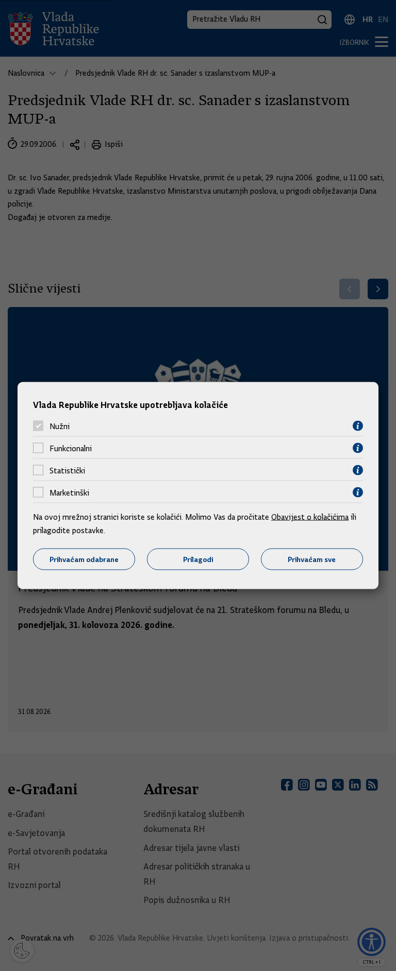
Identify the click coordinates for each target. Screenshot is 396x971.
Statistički (67, 470)
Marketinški (69, 492)
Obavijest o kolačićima (310, 517)
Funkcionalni (71, 448)
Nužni (60, 426)
